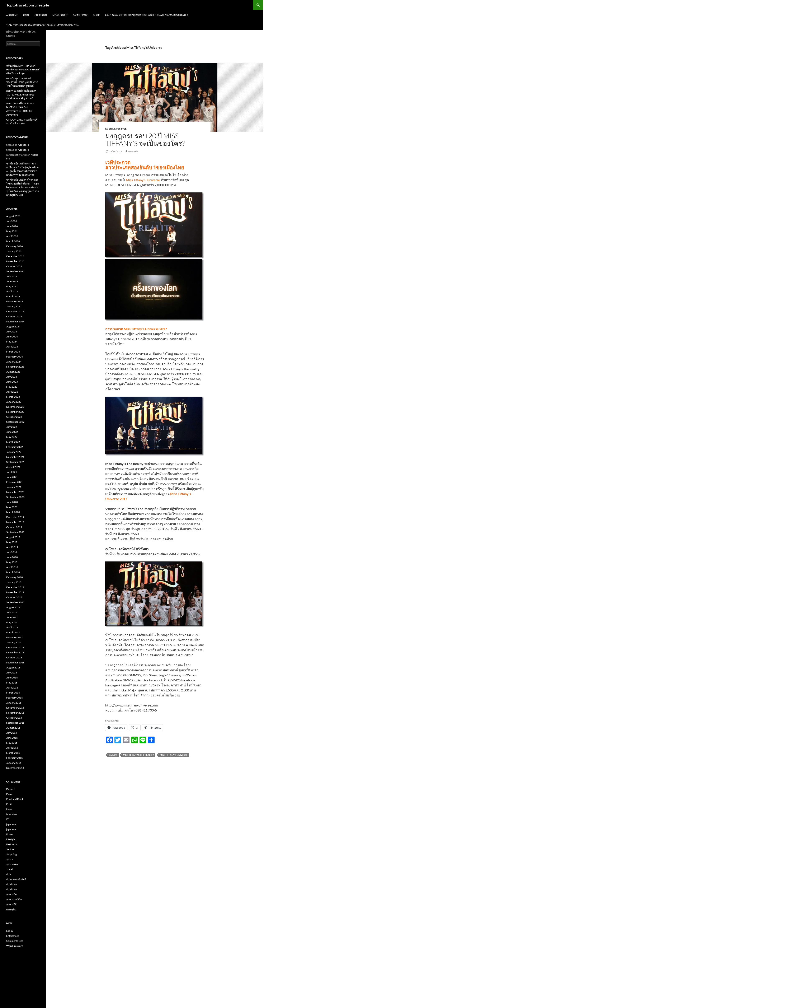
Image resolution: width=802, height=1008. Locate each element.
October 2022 (14, 416)
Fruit (9, 804)
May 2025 (11, 286)
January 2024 (13, 361)
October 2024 (14, 316)
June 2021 (12, 477)
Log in (9, 930)
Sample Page (80, 15)
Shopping (11, 854)
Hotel (9, 809)
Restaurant (12, 844)
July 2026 (11, 221)
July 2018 (11, 552)
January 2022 (13, 451)
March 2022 (13, 441)
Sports (9, 859)
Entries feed (12, 935)
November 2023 (15, 366)
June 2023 (12, 381)
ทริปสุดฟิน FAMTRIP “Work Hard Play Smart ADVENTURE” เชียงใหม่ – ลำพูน (23, 69)
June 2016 (12, 677)
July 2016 (11, 672)
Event (109, 128)
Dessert (10, 789)
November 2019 (15, 522)
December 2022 (15, 406)
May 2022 (11, 436)
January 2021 (13, 487)
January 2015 (13, 762)
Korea (9, 834)
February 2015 (14, 757)
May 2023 (11, 386)
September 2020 (15, 497)
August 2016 (13, 667)
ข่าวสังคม (11, 884)
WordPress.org (14, 945)
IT (7, 819)
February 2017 (14, 637)
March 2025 (13, 296)
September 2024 (15, 321)
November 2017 (15, 592)
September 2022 (15, 421)
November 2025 (15, 261)
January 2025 (13, 306)
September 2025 (15, 271)
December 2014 (15, 767)
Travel (9, 869)
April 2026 (12, 236)
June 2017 (12, 617)
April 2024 (12, 346)
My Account (60, 15)
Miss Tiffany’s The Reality (138, 754)
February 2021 (14, 482)
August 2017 (13, 607)
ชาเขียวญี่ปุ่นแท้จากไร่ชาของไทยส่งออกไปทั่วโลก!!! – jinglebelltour (22, 183)
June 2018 (12, 557)
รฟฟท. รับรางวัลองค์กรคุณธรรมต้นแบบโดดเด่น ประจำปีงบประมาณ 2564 (42, 25)
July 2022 (11, 426)
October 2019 (14, 527)
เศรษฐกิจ (11, 909)
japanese (11, 824)
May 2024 (11, 341)
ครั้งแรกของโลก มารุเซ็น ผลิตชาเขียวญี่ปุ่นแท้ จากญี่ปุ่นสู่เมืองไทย (22, 191)
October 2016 (14, 657)
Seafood (10, 849)
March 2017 (13, 632)
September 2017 (15, 602)
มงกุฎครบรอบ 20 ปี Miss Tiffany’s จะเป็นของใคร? (145, 139)
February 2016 (14, 697)
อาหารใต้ (11, 904)
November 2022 (15, 411)
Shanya (133, 151)
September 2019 (15, 532)
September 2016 (15, 662)
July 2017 (11, 612)
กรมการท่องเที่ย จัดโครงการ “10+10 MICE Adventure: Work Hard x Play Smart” (21, 94)
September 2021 (15, 461)
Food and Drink (14, 799)
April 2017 (12, 627)
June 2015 (12, 737)
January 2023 (13, 401)
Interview (11, 814)
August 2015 (13, 727)
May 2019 (11, 542)
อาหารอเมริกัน (14, 899)
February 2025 (14, 301)
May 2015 (11, 742)
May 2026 (11, 231)
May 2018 (11, 562)
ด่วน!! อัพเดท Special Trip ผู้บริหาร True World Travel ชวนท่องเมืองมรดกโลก (146, 15)
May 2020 (11, 507)
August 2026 (13, 216)
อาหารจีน (11, 894)
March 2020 (13, 512)
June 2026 (12, 226)
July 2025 (11, 276)
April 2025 (12, 291)
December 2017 (15, 587)
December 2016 (15, 647)
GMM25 (113, 754)
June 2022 (12, 431)
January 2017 (13, 642)
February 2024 (14, 356)
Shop (96, 15)
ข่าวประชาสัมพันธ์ (16, 879)
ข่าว (8, 874)
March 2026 (13, 241)
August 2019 (13, 537)
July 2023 (11, 376)
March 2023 (13, 396)
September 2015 (15, 722)
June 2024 (12, 336)
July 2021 (11, 471)
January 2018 (13, 582)
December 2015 (15, 707)
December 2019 (15, 517)
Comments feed (14, 940)
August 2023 (13, 371)
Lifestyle (120, 128)
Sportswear (12, 864)
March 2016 (13, 692)
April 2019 (12, 547)
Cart (26, 15)
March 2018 (13, 572)
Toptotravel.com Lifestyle (27, 5)
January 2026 (13, 251)
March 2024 (13, 351)
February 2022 (14, 446)
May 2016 (11, 682)
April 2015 (12, 747)
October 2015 (14, 717)
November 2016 (15, 652)
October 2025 (14, 266)
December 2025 (15, 256)
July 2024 (11, 331)
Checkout (40, 15)
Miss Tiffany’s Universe (174, 754)
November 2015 (15, 712)
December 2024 (15, 311)
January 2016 (13, 702)
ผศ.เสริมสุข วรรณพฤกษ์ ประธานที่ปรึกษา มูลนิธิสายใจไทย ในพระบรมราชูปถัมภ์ (22, 82)
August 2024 (13, 326)
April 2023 (12, 391)
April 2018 (12, 567)
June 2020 (12, 502)
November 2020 (15, 492)
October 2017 (14, 597)
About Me (12, 15)
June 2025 (12, 281)
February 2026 (14, 246)
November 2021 (15, 456)
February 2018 (14, 577)
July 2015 (11, 732)
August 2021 (13, 466)
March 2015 (13, 752)
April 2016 (12, 687)
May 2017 (11, 622)
